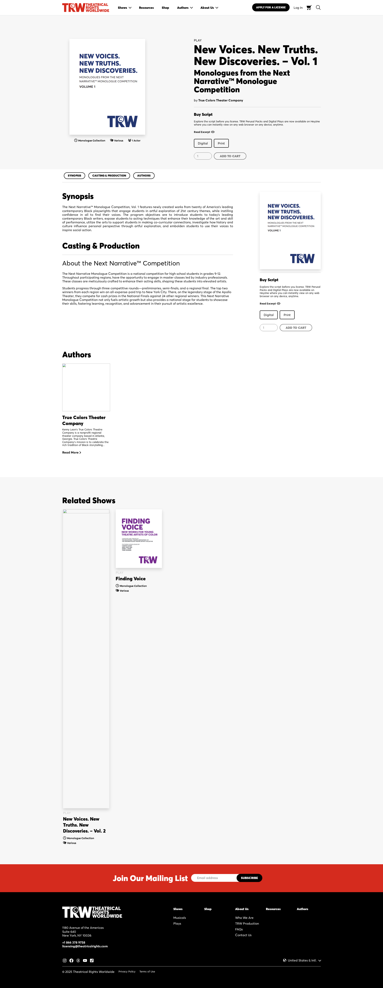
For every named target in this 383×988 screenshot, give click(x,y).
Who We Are (244, 918)
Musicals (179, 918)
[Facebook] (71, 960)
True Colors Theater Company (220, 100)
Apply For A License (271, 7)
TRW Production (247, 923)
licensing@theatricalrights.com (85, 946)
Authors (144, 175)
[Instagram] (64, 960)
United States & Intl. (302, 960)
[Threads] (78, 960)
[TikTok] (91, 960)
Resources (273, 909)
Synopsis (74, 175)
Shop (208, 909)
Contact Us (243, 935)
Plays (177, 923)
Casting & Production (109, 175)
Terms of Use (147, 971)
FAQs (239, 929)
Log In (298, 8)
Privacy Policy (126, 971)
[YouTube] (85, 960)
